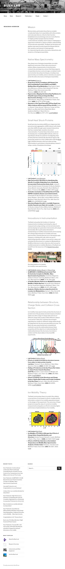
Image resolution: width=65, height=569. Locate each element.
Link (48, 101)
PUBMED (54, 113)
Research (18, 16)
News (11, 16)
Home (5, 16)
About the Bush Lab (14, 539)
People (37, 16)
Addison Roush (41, 270)
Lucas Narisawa (40, 178)
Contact (45, 16)
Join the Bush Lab (13, 554)
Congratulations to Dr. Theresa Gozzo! (12, 517)
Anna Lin (38, 80)
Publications (28, 16)
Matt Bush (39, 431)
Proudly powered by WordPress (11, 565)
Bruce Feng (51, 270)
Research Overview (14, 544)
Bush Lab (12, 5)
